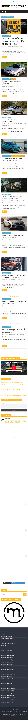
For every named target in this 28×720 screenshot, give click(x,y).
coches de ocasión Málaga (7, 659)
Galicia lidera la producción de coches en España (12, 384)
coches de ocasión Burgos (7, 702)
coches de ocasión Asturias (7, 671)
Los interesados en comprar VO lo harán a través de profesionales (13, 331)
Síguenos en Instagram (19, 582)
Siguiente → (23, 354)
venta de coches (14, 281)
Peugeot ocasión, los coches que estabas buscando (14, 302)
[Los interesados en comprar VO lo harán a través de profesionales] (14, 324)
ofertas (19, 48)
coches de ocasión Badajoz (7, 699)
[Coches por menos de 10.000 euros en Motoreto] (14, 101)
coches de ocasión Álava (6, 676)
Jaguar (12, 241)
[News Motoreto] (2, 11)
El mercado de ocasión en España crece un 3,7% (12, 382)
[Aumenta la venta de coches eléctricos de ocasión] (14, 140)
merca (12, 86)
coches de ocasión (6, 35)
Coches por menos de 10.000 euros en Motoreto (12, 120)
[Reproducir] (2, 374)
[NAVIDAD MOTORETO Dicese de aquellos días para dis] (14, 437)
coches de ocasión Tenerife (7, 690)
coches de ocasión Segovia (7, 693)
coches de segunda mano (7, 636)
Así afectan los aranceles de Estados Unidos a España (13, 395)
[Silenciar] (23, 374)
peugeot (5, 307)
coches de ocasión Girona (7, 681)
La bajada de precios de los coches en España (11, 393)
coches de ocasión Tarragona (8, 688)
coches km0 (3, 634)
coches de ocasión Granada (7, 669)
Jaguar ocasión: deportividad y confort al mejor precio (13, 236)
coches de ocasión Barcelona (8, 653)
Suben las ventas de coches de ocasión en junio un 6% (13, 276)
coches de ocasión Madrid (7, 650)
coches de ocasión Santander (8, 695)
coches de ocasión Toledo (7, 664)
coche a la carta (4, 645)
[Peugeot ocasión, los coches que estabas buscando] (14, 296)
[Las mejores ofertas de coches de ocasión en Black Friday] (14, 20)
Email (2, 403)
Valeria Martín (16, 46)
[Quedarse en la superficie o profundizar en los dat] (14, 516)
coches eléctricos (15, 156)
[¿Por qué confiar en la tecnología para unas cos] (14, 463)
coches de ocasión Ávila (6, 683)
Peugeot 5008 (5, 308)
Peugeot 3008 (16, 307)
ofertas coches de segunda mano (9, 643)
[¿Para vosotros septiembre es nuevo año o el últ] (14, 489)
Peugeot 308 (21, 307)
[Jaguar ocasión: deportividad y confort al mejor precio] (14, 217)
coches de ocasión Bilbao (7, 678)
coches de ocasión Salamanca (8, 674)
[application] (14, 368)
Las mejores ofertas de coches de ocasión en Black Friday (13, 41)
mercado (14, 78)
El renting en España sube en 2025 (9, 387)
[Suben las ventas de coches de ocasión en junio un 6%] (14, 257)
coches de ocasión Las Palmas (8, 697)
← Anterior (4, 354)
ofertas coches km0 (5, 641)
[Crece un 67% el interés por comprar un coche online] (14, 179)
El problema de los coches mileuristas (11, 82)
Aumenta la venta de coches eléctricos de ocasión (12, 159)
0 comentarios (23, 84)
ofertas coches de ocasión (7, 638)
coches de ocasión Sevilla (7, 657)
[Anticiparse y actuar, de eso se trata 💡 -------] (14, 542)
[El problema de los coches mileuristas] (14, 63)
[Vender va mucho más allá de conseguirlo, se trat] (14, 568)
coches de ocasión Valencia (7, 655)
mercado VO (13, 163)
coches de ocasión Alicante (7, 662)
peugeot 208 (9, 307)
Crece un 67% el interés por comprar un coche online (12, 198)
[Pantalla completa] (25, 374)
